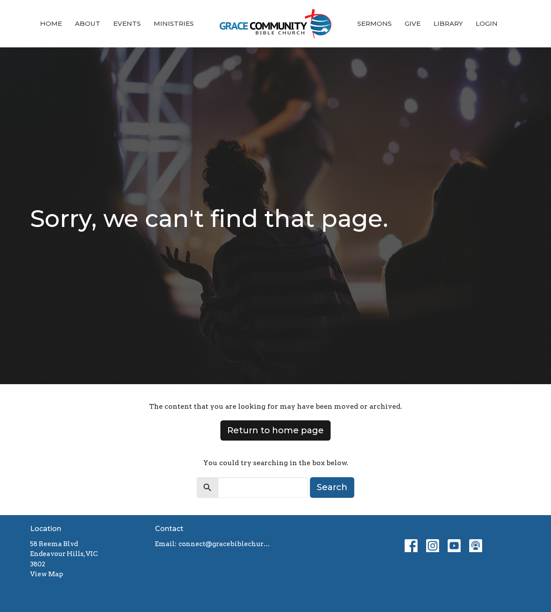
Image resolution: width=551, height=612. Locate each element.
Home (51, 23)
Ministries (174, 23)
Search (332, 487)
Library (448, 23)
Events (127, 23)
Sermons (374, 23)
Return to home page (275, 430)
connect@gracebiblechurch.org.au (225, 544)
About (87, 23)
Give (413, 23)
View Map (46, 574)
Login (487, 23)
